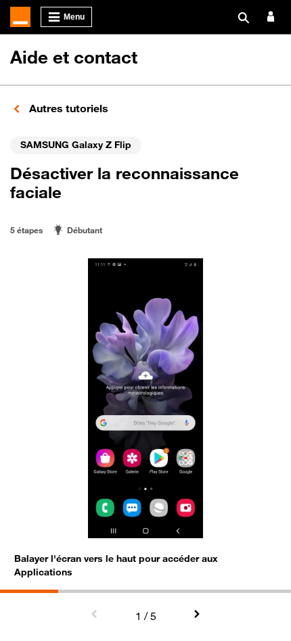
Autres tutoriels (67, 108)
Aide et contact (73, 57)
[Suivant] (196, 614)
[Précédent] (95, 614)
